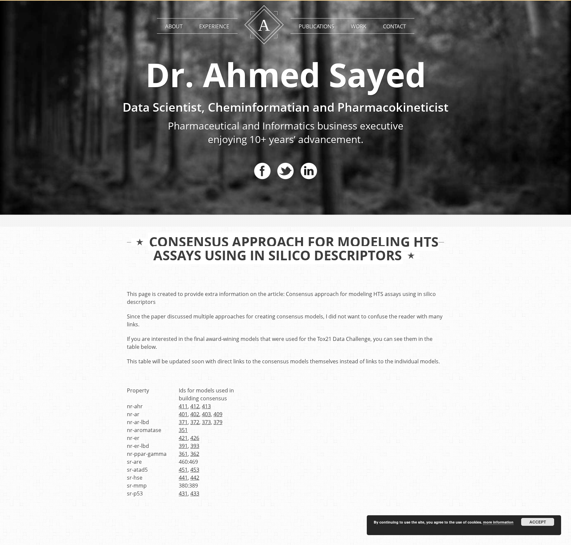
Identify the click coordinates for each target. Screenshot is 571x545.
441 (183, 477)
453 (194, 469)
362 (194, 453)
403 (206, 414)
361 (183, 453)
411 (183, 406)
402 (194, 414)
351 (183, 430)
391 (183, 446)
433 (194, 493)
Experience (214, 26)
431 (183, 493)
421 (183, 438)
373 (206, 422)
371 (183, 422)
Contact (394, 26)
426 (194, 438)
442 (194, 477)
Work (358, 26)
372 (194, 422)
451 (183, 469)
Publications (316, 26)
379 (217, 422)
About (174, 26)
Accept (537, 522)
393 (194, 446)
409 (217, 414)
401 (183, 414)
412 (194, 406)
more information (498, 522)
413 (206, 406)
